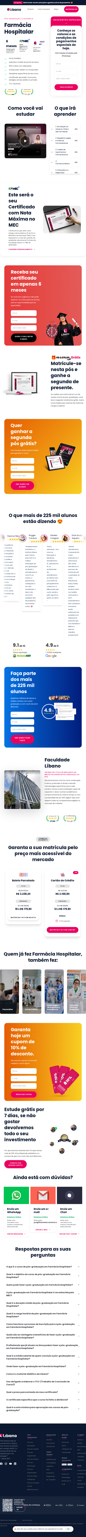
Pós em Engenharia (31, 1454)
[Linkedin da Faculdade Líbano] (15, 1463)
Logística (49, 1466)
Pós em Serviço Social (33, 1484)
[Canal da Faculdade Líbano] (10, 1463)
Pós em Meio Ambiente (32, 1478)
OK (68, 1529)
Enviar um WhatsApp (66, 1476)
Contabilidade (51, 1463)
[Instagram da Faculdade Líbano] (6, 1463)
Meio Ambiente (50, 1471)
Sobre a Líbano (80, 1441)
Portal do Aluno (65, 1444)
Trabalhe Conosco (80, 1458)
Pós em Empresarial (31, 1471)
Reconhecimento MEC (81, 1448)
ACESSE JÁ (19, 1508)
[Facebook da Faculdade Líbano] (1, 1463)
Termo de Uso (27, 1520)
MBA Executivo (32, 1489)
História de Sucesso (81, 1485)
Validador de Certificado (67, 1450)
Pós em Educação (31, 1444)
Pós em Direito (33, 1459)
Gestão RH (50, 1446)
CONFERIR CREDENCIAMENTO (20, 249)
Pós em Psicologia (31, 1464)
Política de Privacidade (8, 1520)
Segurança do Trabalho (51, 1478)
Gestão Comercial (50, 1441)
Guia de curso (80, 1479)
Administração (51, 1459)
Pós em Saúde (33, 1449)
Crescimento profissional (81, 1472)
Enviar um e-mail (66, 1482)
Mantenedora (81, 1453)
